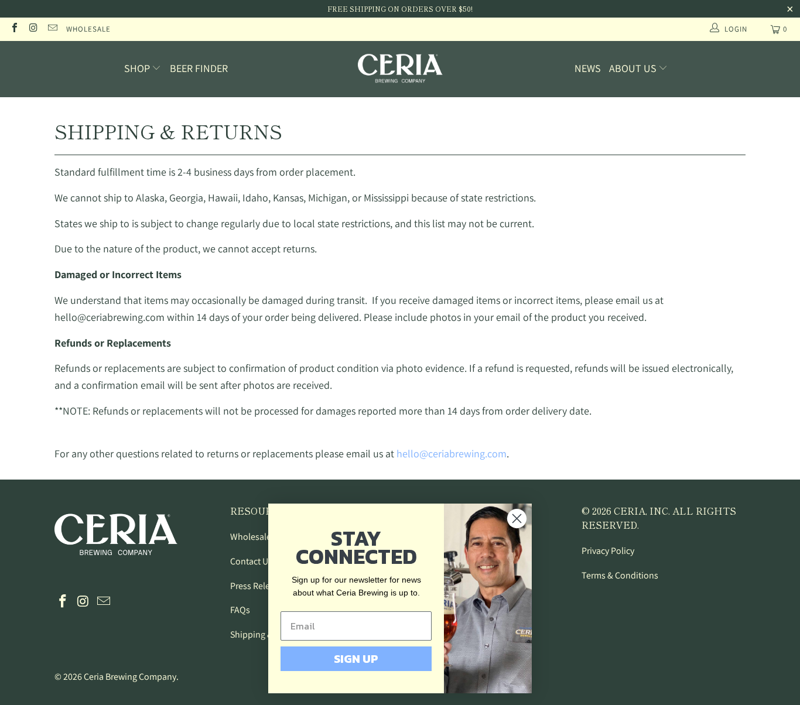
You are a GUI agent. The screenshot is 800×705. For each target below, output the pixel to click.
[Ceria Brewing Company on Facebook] (14, 29)
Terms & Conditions (620, 575)
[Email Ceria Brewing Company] (52, 29)
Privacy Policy (608, 551)
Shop (138, 68)
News (588, 68)
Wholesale (88, 29)
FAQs (240, 610)
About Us (634, 68)
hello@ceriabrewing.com (451, 453)
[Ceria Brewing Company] (400, 69)
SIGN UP (356, 659)
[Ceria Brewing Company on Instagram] (33, 29)
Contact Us (251, 561)
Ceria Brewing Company (130, 676)
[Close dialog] (517, 518)
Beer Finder (199, 68)
